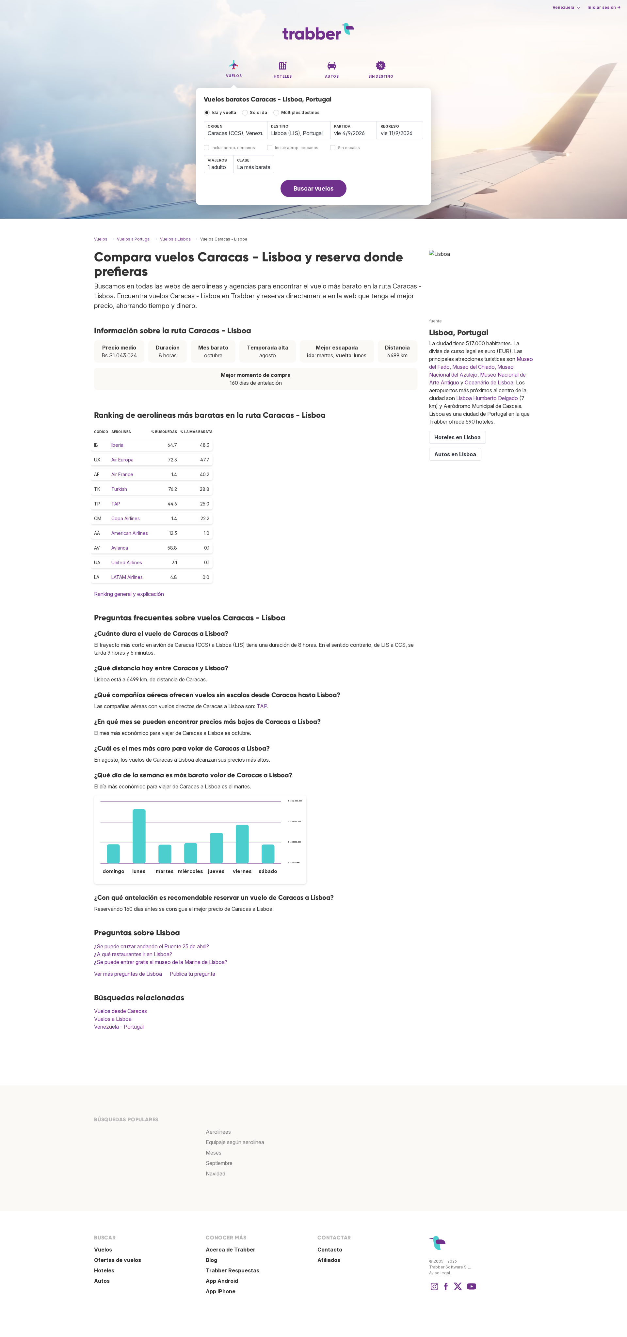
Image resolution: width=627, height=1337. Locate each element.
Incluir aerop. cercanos (233, 148)
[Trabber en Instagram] (434, 1289)
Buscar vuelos (314, 188)
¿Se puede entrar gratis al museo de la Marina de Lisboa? (160, 962)
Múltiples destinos (300, 112)
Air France (122, 474)
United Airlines (126, 562)
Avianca (119, 548)
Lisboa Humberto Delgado (487, 398)
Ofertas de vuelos (117, 1260)
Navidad (215, 1173)
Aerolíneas (218, 1131)
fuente (435, 321)
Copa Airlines (125, 518)
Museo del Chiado (473, 367)
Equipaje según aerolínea (235, 1142)
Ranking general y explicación (129, 594)
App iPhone (220, 1291)
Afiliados (328, 1260)
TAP (115, 503)
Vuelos (103, 1249)
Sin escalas (349, 148)
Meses (213, 1152)
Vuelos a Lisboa (113, 1019)
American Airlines (129, 533)
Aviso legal (439, 1272)
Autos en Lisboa (455, 454)
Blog (211, 1260)
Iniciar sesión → (603, 7)
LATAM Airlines (127, 577)
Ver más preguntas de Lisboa (128, 974)
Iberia (117, 445)
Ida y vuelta (224, 112)
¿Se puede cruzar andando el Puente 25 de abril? (151, 946)
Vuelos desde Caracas (120, 1011)
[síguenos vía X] (458, 1289)
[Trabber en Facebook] (446, 1289)
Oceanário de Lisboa (489, 382)
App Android (222, 1281)
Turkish (119, 489)
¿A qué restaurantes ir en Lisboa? (133, 954)
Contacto (329, 1249)
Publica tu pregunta (192, 974)
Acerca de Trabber (230, 1249)
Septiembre (219, 1163)
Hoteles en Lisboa (457, 437)
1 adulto (217, 167)
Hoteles (104, 1270)
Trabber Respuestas (232, 1270)
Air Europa (122, 459)
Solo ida (258, 112)
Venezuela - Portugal (119, 1026)
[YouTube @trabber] (470, 1289)
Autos (102, 1281)
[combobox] (235, 130)
